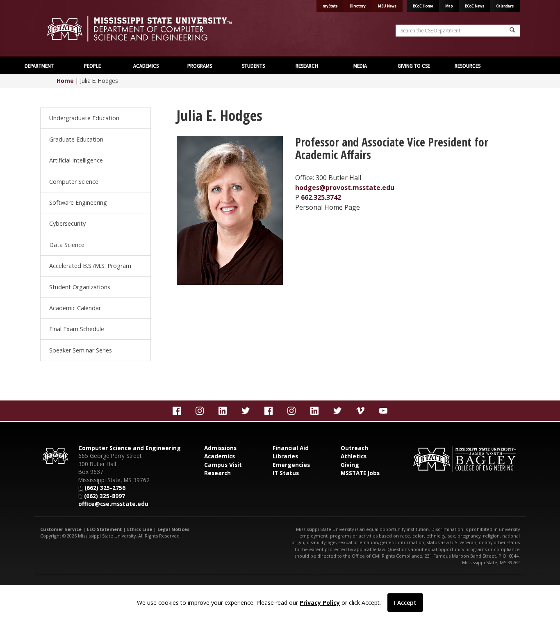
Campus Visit (223, 465)
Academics (219, 456)
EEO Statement (104, 529)
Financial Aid (291, 448)
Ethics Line (139, 529)
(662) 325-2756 (104, 488)
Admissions (220, 448)
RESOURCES (467, 65)
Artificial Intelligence (76, 160)
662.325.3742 (321, 197)
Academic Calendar (75, 308)
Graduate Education (76, 139)
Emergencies (291, 465)
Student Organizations (79, 287)
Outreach (354, 448)
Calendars (505, 6)
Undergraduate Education (84, 118)
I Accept (405, 602)
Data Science (66, 245)
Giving (350, 465)
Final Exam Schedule (76, 329)
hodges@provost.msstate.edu (344, 187)
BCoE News (474, 6)
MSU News (387, 6)
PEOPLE (92, 65)
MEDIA (360, 65)
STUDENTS (253, 65)
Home (65, 81)
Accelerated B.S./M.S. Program (90, 266)
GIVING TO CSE (414, 65)
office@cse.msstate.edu (113, 504)
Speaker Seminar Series (80, 350)
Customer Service (61, 529)
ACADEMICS (146, 65)
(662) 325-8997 (104, 496)
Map (449, 6)
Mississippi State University (60, 28)
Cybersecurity (67, 223)
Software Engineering (78, 202)
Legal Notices (173, 529)
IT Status (286, 473)
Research (217, 473)
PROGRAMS (199, 65)
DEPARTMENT (39, 65)
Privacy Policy (320, 602)
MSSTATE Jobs (360, 473)
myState (330, 6)
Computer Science (73, 181)
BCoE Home (423, 6)
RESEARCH (307, 65)
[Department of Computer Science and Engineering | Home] (157, 28)
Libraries (285, 456)
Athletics (354, 456)
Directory (358, 6)
